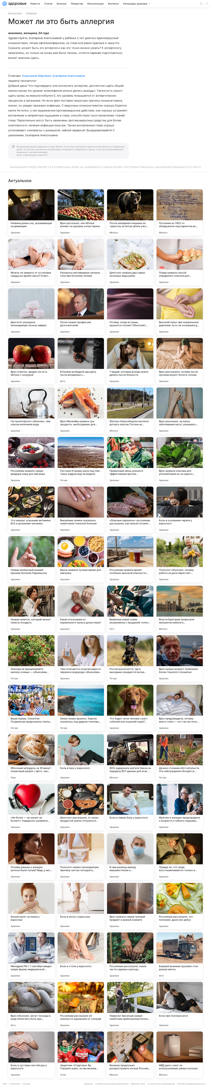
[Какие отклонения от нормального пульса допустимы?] (81, 609)
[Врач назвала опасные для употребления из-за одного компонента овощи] (179, 460)
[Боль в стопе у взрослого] (81, 955)
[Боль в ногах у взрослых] (81, 906)
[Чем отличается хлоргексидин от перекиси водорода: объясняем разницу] (81, 658)
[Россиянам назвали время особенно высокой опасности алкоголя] (130, 559)
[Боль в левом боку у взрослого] (130, 807)
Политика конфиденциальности (191, 1084)
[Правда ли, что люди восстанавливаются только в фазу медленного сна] (179, 856)
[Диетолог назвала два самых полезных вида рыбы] (130, 262)
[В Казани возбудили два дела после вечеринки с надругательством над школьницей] (81, 361)
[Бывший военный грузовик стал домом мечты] (179, 955)
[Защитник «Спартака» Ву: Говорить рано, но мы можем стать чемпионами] (81, 1055)
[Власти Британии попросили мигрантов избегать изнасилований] (179, 609)
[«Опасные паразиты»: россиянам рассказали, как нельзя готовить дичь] (130, 510)
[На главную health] (17, 3)
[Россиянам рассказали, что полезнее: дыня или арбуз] (179, 906)
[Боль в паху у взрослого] (81, 757)
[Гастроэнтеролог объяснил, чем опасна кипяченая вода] (31, 410)
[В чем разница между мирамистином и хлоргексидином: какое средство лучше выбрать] (130, 856)
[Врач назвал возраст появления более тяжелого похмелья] (179, 658)
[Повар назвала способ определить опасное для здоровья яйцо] (179, 262)
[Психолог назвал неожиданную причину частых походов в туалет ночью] (81, 856)
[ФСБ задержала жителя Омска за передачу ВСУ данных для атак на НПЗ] (130, 757)
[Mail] (4, 3)
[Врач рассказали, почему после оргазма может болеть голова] (179, 361)
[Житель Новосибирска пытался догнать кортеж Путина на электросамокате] (130, 410)
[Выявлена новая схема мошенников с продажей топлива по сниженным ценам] (130, 609)
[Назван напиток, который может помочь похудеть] (31, 609)
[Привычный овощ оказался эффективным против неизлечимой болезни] (130, 460)
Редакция (88, 1084)
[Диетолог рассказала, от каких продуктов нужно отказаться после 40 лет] (81, 807)
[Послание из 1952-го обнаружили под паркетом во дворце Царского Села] (179, 212)
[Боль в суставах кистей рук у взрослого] (31, 1055)
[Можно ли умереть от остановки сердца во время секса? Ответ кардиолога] (31, 262)
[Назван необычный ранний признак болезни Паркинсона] (31, 559)
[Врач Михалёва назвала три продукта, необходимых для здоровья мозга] (81, 410)
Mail (5, 1084)
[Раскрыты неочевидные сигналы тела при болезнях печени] (81, 262)
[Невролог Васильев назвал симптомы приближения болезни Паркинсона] (130, 1005)
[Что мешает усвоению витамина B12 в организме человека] (31, 510)
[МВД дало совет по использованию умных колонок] (179, 1055)
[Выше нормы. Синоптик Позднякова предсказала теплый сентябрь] (31, 708)
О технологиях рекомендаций (161, 1084)
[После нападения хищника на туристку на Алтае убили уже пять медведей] (130, 212)
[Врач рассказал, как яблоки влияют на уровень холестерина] (81, 212)
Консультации (15, 13)
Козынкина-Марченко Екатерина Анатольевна (53, 75)
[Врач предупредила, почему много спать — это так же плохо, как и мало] (179, 708)
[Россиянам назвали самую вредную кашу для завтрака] (31, 460)
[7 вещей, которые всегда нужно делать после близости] (130, 361)
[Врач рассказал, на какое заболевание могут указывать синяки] (179, 410)
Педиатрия (31, 13)
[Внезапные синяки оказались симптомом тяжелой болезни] (81, 510)
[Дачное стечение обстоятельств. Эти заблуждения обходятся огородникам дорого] (179, 757)
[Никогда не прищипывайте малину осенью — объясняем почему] (31, 658)
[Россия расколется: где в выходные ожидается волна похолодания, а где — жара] (130, 658)
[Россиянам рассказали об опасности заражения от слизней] (81, 1005)
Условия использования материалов (111, 1084)
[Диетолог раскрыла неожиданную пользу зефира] (31, 311)
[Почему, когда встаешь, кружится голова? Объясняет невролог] (130, 311)
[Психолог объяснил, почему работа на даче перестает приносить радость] (179, 559)
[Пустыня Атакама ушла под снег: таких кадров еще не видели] (81, 460)
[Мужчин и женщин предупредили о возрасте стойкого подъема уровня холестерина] (179, 807)
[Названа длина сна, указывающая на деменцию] (31, 212)
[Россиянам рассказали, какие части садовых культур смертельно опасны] (130, 955)
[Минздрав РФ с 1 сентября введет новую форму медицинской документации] (31, 955)
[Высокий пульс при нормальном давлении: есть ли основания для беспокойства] (179, 311)
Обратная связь (138, 1084)
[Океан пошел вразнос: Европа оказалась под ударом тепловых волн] (81, 708)
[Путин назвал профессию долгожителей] (81, 311)
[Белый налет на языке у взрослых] (31, 906)
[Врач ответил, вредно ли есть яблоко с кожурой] (31, 361)
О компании (14, 1084)
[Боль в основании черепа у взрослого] (179, 510)
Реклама (26, 1084)
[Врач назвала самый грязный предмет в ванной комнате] (130, 906)
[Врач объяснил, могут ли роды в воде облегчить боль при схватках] (31, 1005)
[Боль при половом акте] (179, 1005)
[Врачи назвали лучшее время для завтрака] (81, 559)
